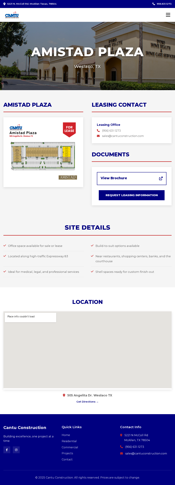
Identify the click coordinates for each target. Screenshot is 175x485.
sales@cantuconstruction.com (123, 136)
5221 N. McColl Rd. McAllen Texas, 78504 (32, 3)
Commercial (70, 447)
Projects (67, 453)
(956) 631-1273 (111, 130)
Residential (69, 441)
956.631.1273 (164, 3)
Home (66, 435)
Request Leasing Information (132, 195)
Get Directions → (87, 401)
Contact (67, 459)
